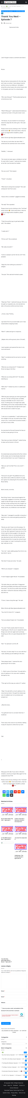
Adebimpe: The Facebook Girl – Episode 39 (19, 857)
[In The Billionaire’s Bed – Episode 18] (7, 830)
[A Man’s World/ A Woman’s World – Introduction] (21, 811)
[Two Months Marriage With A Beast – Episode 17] (7, 899)
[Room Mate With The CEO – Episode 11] (7, 811)
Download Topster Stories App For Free (14, 1090)
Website (3, 1002)
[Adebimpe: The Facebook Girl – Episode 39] (21, 848)
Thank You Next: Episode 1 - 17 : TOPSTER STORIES (13, 11)
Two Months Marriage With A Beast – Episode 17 (6, 960)
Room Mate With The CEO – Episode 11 (7, 819)
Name (3, 991)
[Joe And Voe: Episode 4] (21, 830)
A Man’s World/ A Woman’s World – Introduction (20, 820)
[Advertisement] (14, 42)
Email (3, 996)
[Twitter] (7, 791)
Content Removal (14, 1087)
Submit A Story (6, 1092)
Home (3, 6)
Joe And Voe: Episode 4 (21, 838)
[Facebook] (4, 791)
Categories (3, 1041)
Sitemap (14, 1095)
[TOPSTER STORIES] (10, 2)
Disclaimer (15, 1085)
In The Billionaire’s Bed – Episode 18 (6, 838)
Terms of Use (22, 1092)
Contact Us (22, 1085)
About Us (9, 1085)
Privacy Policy (14, 1092)
